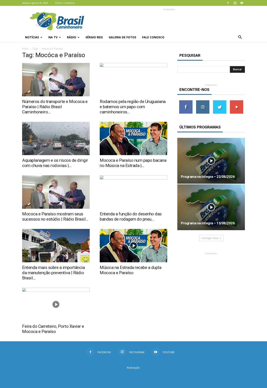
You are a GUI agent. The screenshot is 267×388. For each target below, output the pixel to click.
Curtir (185, 101)
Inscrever (236, 101)
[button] (240, 37)
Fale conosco (153, 37)
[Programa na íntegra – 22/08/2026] (211, 161)
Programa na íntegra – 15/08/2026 (208, 223)
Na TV (53, 37)
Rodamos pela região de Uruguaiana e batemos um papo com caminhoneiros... (133, 106)
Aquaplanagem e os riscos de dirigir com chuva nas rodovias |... (55, 163)
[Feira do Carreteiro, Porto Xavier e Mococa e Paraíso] (56, 304)
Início (25, 48)
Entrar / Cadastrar (65, 2)
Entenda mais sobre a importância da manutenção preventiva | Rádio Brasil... (53, 272)
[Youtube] (242, 3)
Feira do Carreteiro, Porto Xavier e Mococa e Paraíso (53, 329)
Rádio (71, 37)
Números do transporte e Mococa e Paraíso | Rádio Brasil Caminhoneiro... (54, 106)
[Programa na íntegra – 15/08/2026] (211, 207)
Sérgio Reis (94, 37)
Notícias (32, 37)
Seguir (202, 101)
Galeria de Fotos (122, 37)
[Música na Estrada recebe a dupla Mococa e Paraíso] (133, 245)
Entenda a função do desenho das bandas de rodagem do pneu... (131, 216)
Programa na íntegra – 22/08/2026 (208, 177)
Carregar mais (209, 238)
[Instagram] (235, 3)
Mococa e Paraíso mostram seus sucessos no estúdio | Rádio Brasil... (55, 216)
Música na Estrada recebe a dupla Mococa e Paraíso (130, 270)
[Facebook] (228, 3)
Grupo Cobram (133, 375)
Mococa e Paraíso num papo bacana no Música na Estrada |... (133, 163)
